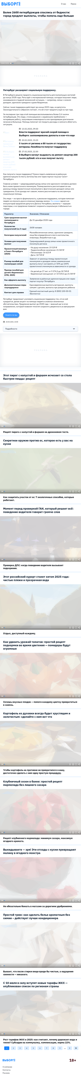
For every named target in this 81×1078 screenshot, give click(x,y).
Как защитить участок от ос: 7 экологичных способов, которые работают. (38, 499)
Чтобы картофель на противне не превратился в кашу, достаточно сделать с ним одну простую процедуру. (34, 771)
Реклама (6, 1073)
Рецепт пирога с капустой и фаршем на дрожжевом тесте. (36, 431)
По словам (55, 201)
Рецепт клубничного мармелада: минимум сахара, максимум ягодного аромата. (38, 840)
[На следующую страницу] (69, 1048)
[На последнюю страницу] (76, 1048)
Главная (9, 1060)
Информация (73, 63)
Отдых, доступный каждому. (19, 633)
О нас (63, 4)
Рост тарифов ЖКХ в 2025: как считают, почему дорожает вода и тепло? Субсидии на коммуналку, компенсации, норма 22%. (40, 1041)
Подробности (11, 329)
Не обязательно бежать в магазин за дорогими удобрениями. (37, 906)
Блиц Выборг (11, 4)
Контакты (7, 1070)
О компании (7, 1067)
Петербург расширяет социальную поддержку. (29, 90)
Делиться (79, 63)
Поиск (73, 4)
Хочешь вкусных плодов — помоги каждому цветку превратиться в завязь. (40, 703)
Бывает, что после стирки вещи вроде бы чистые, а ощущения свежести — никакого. (38, 973)
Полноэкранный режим (76, 63)
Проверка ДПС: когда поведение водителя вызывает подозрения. (33, 567)
